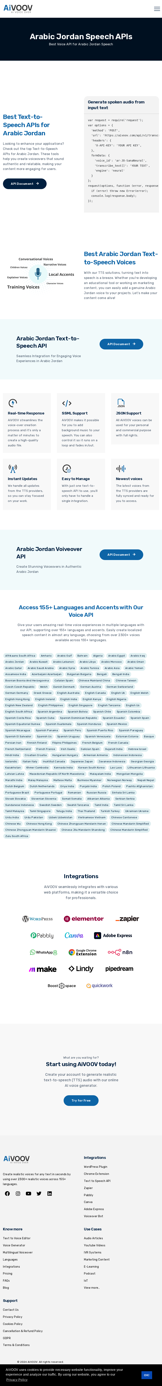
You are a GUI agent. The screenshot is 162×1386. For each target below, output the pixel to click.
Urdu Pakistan (33, 817)
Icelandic (11, 761)
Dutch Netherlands (42, 786)
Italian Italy (30, 761)
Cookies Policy (13, 1324)
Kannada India (63, 767)
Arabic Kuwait (39, 661)
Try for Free (81, 1100)
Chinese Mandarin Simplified (130, 823)
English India (68, 699)
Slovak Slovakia (15, 798)
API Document (22, 184)
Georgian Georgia (142, 761)
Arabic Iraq (138, 655)
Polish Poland (112, 786)
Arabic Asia (112, 668)
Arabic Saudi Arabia (41, 668)
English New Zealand (19, 705)
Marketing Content (97, 1259)
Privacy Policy (12, 1317)
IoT (86, 1280)
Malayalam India (100, 773)
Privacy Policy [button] (17, 1379)
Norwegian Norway (119, 780)
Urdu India (12, 817)
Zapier (88, 1188)
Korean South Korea (91, 767)
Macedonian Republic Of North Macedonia (57, 773)
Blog (6, 1287)
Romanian (74, 792)
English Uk (118, 692)
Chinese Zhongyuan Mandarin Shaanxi (30, 829)
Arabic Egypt (116, 655)
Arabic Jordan (14, 661)
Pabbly (88, 1195)
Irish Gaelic (68, 749)
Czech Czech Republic (19, 686)
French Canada (118, 742)
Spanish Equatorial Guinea (22, 724)
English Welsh (140, 692)
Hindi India (12, 755)
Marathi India (14, 780)
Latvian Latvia (14, 773)
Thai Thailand (86, 811)
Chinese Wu (13, 823)
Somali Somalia (72, 798)
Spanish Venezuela (98, 736)
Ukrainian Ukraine (137, 811)
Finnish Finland (37, 742)
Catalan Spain (64, 680)
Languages (10, 1259)
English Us (133, 705)
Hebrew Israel (137, 749)
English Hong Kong (17, 699)
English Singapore (81, 705)
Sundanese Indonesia (19, 805)
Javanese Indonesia (112, 761)
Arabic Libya (88, 661)
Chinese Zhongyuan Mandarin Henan (81, 823)
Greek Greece (43, 692)
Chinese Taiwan (126, 680)
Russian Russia (96, 792)
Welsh (44, 686)
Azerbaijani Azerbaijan (47, 674)
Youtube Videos (94, 1245)
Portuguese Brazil (17, 792)
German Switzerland (120, 686)
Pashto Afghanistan (139, 786)
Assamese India (15, 674)
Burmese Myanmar (89, 780)
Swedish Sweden (51, 805)
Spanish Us (44, 736)
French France (45, 749)
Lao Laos (116, 767)
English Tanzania (109, 705)
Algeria (98, 655)
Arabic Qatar (13, 668)
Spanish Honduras (89, 724)
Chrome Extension (96, 1174)
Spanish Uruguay (68, 736)
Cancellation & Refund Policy (23, 1331)
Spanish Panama (47, 730)
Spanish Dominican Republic (78, 717)
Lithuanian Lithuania (141, 767)
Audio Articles (93, 1238)
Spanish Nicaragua (17, 730)
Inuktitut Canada (54, 761)
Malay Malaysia (38, 780)
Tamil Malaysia (14, 811)
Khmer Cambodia (37, 767)
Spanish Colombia (128, 711)
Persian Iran (13, 742)
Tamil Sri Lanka (124, 805)
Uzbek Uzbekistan (61, 817)
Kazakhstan (13, 767)
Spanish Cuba (45, 717)
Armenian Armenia (96, 755)
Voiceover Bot (93, 1216)
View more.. (92, 1287)
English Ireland (45, 699)
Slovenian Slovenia (43, 798)
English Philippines (50, 705)
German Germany (16, 692)
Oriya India (67, 786)
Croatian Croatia (36, 755)
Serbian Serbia (125, 798)
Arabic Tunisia (90, 668)
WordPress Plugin (95, 1167)
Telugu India (64, 811)
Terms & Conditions (16, 1345)
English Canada (95, 692)
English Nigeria (116, 699)
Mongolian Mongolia (130, 773)
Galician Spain (90, 749)
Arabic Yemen (134, 668)
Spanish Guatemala (59, 724)
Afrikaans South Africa (20, 655)
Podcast (90, 1273)
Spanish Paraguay (131, 730)
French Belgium (92, 742)
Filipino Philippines (64, 742)
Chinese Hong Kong (39, 823)
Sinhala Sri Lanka (123, 792)
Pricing (7, 1273)
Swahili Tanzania (78, 805)
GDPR (7, 1338)
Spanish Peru (72, 730)
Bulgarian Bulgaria (79, 674)
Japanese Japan (82, 761)
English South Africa (18, 711)
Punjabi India (88, 786)
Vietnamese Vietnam (91, 817)
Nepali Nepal (146, 780)
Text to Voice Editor (16, 1238)
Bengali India (120, 674)
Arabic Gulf (64, 655)
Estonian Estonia (127, 736)
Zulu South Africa (16, 836)
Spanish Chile (102, 711)
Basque (149, 736)
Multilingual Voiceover (18, 1252)
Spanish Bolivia (78, 711)
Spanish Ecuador (114, 717)
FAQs (6, 1280)
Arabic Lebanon (63, 661)
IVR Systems (93, 1252)
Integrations (11, 1266)
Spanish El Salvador (18, 736)
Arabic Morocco (111, 661)
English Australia (68, 692)
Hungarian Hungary (65, 755)
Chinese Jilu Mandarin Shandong (83, 829)
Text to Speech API (97, 1181)
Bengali (102, 674)
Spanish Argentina (50, 711)
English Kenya (92, 699)
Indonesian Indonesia (127, 755)
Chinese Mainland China (94, 680)
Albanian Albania (98, 798)
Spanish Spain (140, 717)
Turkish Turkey (110, 811)
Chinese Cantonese (124, 817)
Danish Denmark (64, 686)
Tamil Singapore (40, 811)
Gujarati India (114, 749)
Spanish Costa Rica (18, 717)
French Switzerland (18, 749)
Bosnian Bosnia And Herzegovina (27, 680)
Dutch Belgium (14, 786)
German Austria (90, 686)
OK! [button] (147, 1375)
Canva (88, 1202)
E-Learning (91, 1266)
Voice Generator (14, 1245)
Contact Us (11, 1310)
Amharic (46, 655)
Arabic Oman (135, 661)
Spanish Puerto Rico (100, 730)
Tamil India (101, 805)
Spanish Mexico (117, 724)
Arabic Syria (67, 668)
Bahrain (82, 655)
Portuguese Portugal (48, 792)
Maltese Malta (63, 780)
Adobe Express (94, 1209)
